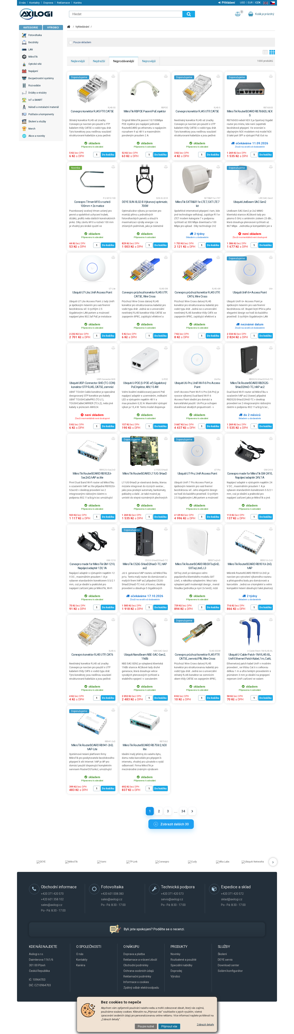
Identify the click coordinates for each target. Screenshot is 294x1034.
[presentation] (273, 862)
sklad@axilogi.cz (231, 899)
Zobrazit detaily (205, 1024)
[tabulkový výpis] (265, 53)
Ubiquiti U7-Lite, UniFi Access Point (92, 292)
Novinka (75, 168)
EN (264, 3)
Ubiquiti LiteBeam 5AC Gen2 (249, 201)
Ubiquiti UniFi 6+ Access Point (250, 292)
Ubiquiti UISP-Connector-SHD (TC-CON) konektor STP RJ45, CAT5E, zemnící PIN (92, 387)
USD (242, 2)
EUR (250, 2)
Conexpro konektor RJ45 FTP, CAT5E (92, 111)
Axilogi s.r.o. (42, 14)
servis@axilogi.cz (172, 899)
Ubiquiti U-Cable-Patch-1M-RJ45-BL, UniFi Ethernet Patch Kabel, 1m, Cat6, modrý (249, 658)
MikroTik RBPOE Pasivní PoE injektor (145, 111)
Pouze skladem (82, 42)
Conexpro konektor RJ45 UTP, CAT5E (197, 111)
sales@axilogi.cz (51, 904)
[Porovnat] (113, 76)
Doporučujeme (79, 77)
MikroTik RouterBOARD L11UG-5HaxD (145, 473)
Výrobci (53, 27)
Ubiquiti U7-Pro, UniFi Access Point (197, 473)
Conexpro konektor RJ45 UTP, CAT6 (92, 654)
